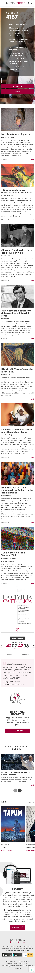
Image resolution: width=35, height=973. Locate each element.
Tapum (3, 847)
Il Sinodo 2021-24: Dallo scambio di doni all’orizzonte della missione (18, 61)
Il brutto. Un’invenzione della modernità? (17, 370)
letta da (15, 773)
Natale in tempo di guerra (18, 24)
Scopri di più (17, 927)
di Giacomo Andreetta (7, 850)
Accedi (17, 80)
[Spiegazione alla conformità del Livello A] (28, 955)
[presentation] (15, 790)
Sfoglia (9, 654)
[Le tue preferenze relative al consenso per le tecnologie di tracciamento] (32, 970)
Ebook (17, 92)
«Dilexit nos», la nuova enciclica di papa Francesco (16, 191)
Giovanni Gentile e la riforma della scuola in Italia (17, 251)
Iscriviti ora (17, 731)
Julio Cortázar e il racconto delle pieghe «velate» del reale (18, 42)
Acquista (17, 86)
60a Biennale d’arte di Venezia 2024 (13, 554)
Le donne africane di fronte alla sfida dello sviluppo (16, 430)
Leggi (32, 159)
